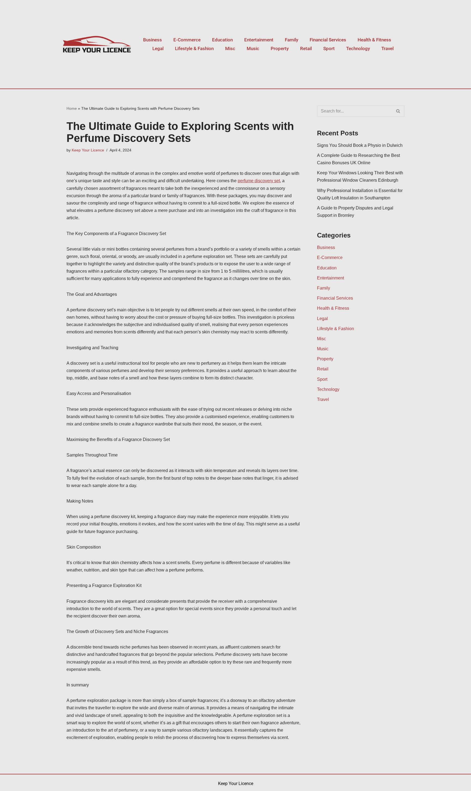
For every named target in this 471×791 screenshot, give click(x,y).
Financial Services (328, 39)
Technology (358, 48)
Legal (158, 48)
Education (222, 39)
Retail (306, 48)
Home (72, 108)
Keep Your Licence (88, 150)
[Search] (398, 111)
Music (253, 48)
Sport (329, 48)
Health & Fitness (374, 39)
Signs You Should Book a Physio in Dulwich (360, 145)
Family (291, 39)
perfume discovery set (259, 180)
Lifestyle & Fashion (194, 48)
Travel (387, 48)
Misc (230, 48)
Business (152, 39)
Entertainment (258, 39)
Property (280, 48)
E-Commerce (187, 39)
